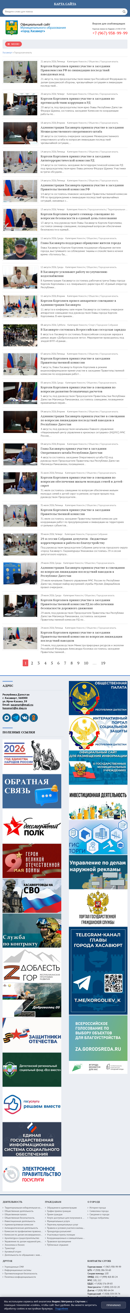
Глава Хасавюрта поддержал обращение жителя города (81, 243)
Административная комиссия (19, 1224)
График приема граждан (59, 1211)
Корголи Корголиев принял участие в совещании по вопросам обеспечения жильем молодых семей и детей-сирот (82, 481)
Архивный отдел (13, 1251)
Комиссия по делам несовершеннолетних (25, 1234)
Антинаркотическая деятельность (21, 1228)
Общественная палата (16, 1214)
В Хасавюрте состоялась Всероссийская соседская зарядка (83, 329)
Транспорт (10, 1248)
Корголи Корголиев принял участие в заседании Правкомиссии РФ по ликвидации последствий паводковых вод (75, 70)
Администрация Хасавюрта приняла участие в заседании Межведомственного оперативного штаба (82, 129)
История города (98, 1207)
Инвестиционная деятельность (20, 1221)
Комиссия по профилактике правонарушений (27, 1231)
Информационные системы (18, 1270)
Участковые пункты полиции (61, 1234)
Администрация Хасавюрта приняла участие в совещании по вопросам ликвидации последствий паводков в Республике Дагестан (83, 420)
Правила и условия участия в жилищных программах (73, 1228)
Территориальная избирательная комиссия (26, 1207)
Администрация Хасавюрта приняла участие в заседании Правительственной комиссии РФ (82, 187)
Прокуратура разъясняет (59, 1231)
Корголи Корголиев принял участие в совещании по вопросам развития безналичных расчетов (78, 389)
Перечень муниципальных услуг (62, 1224)
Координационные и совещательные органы (69, 1238)
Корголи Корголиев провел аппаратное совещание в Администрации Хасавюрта (78, 303)
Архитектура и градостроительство (22, 1238)
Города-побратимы (99, 1217)
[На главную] (36, 26)
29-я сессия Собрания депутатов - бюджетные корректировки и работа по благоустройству (74, 541)
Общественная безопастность (19, 1217)
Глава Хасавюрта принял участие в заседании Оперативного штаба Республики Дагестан (73, 450)
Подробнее (61, 1308)
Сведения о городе (99, 1214)
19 (103, 663)
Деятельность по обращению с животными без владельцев (34, 1255)
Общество (94, 61)
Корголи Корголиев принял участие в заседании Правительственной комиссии (75, 360)
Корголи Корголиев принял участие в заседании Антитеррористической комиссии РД (75, 158)
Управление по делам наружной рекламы (25, 1241)
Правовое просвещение (59, 1241)
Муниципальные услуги (58, 1221)
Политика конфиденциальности (20, 1277)
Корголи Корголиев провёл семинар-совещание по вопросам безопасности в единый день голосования (79, 216)
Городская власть (109, 61)
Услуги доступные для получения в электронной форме (74, 1217)
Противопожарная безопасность (21, 1273)
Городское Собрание (107, 325)
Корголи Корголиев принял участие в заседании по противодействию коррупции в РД (77, 100)
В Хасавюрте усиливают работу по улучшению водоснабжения (74, 274)
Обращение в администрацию (62, 1207)
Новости (82, 61)
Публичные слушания (57, 1244)
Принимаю (113, 1305)
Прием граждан (54, 1214)
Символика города (99, 1211)
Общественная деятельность (19, 1211)
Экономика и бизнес (15, 1244)
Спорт (92, 325)
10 (86, 663)
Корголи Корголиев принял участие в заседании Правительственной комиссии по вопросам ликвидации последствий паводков (81, 636)
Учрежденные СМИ (14, 1266)
